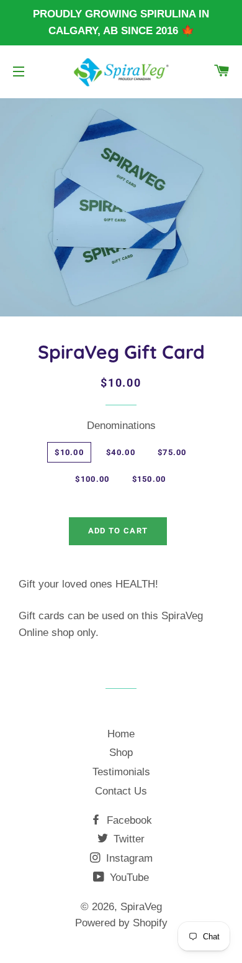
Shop (121, 752)
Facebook (128, 820)
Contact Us (121, 791)
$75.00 (172, 452)
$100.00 (92, 479)
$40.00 (120, 452)
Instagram (128, 858)
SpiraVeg (141, 907)
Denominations (121, 425)
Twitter (127, 839)
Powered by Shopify (121, 923)
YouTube (128, 877)
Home (121, 734)
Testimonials (121, 772)
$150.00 (149, 479)
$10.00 (69, 452)
